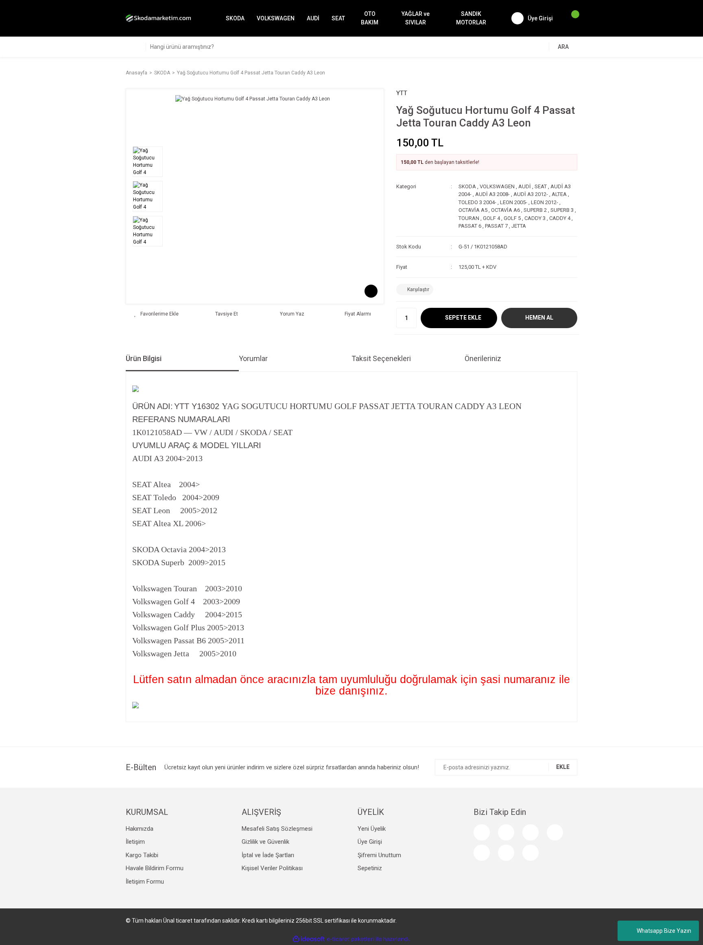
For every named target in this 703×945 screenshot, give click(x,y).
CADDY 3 (535, 218)
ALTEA (559, 194)
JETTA (518, 226)
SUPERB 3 (562, 210)
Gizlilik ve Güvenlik (265, 841)
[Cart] (571, 18)
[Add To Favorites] (156, 314)
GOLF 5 (512, 218)
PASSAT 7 (496, 226)
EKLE (563, 767)
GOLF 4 (491, 218)
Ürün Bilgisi (144, 358)
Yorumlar (253, 358)
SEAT (541, 186)
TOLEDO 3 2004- (477, 202)
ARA (563, 47)
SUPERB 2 (535, 210)
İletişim (135, 841)
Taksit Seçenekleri (381, 358)
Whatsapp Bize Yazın (664, 931)
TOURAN (468, 218)
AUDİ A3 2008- (492, 194)
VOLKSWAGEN (497, 186)
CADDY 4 (559, 218)
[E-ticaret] (350, 939)
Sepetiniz (370, 868)
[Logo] (158, 18)
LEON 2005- (513, 202)
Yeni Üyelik (372, 828)
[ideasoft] (309, 939)
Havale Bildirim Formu (154, 868)
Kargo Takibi (142, 855)
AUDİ (524, 186)
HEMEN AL (539, 317)
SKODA (467, 186)
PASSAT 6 (469, 226)
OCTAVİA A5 (472, 210)
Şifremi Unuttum (379, 855)
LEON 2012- (544, 202)
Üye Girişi (370, 841)
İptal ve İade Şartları (268, 855)
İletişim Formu (145, 881)
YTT (401, 93)
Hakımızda (139, 828)
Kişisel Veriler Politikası (272, 868)
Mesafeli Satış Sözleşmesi (277, 828)
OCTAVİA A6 (505, 210)
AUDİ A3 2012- (530, 194)
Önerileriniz (483, 358)
